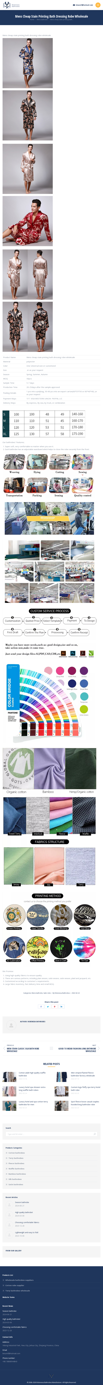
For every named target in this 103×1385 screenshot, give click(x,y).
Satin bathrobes (16, 1184)
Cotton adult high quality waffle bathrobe (32, 1074)
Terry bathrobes (16, 1158)
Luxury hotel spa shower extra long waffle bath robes (32, 1088)
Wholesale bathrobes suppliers (19, 1280)
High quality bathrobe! (24, 1212)
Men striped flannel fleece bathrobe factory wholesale (83, 1074)
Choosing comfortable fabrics (27, 1222)
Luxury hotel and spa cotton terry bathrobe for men (33, 1103)
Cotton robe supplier (14, 1285)
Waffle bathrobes (16, 1168)
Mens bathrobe (37, 993)
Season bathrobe (22, 1202)
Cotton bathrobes (17, 1153)
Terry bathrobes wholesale (17, 1290)
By (61, 993)
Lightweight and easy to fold (26, 1232)
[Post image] (9, 1077)
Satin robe (47, 993)
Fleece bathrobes (16, 1163)
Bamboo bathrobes (17, 1174)
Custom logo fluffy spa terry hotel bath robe (85, 1088)
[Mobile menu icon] (97, 5)
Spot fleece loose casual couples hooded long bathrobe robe (85, 1103)
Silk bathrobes (15, 1179)
